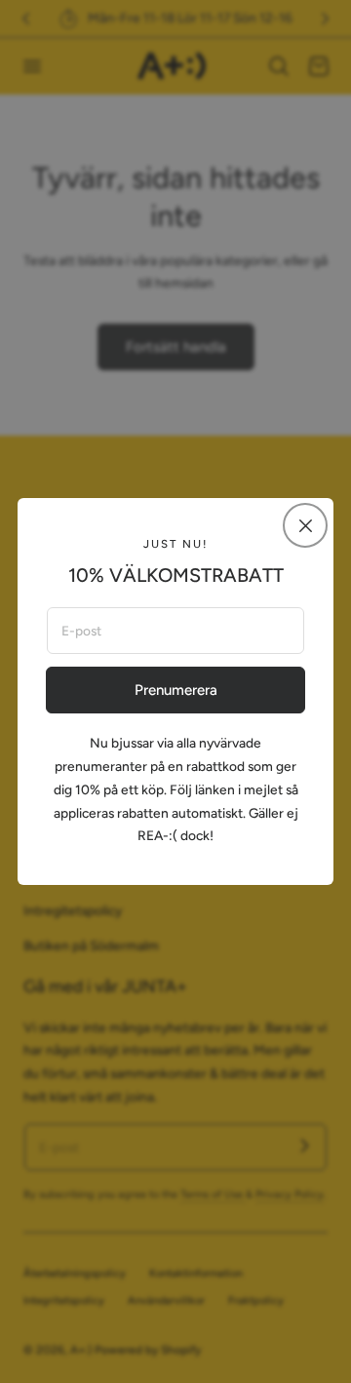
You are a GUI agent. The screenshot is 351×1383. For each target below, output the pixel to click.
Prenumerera (176, 690)
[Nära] (305, 525)
